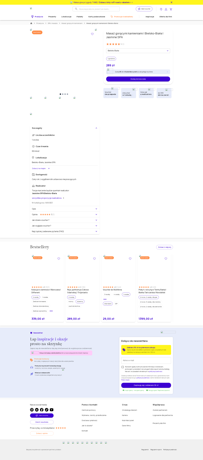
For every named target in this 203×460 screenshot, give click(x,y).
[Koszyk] (171, 9)
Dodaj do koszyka (138, 79)
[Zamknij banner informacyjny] (171, 2)
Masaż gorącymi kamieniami (72, 23)
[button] (35, 297)
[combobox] (136, 50)
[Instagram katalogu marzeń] (32, 410)
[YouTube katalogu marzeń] (51, 410)
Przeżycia (40, 23)
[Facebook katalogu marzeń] (41, 410)
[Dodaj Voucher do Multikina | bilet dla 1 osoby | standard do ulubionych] (130, 258)
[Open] (167, 50)
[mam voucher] (139, 9)
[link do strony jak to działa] (161, 9)
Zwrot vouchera (41, 422)
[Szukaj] (76, 9)
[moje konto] (166, 9)
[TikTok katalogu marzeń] (46, 410)
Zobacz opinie (42, 433)
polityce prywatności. (143, 378)
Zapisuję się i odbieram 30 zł (146, 385)
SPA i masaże (53, 23)
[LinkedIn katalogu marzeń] (37, 410)
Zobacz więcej (164, 247)
